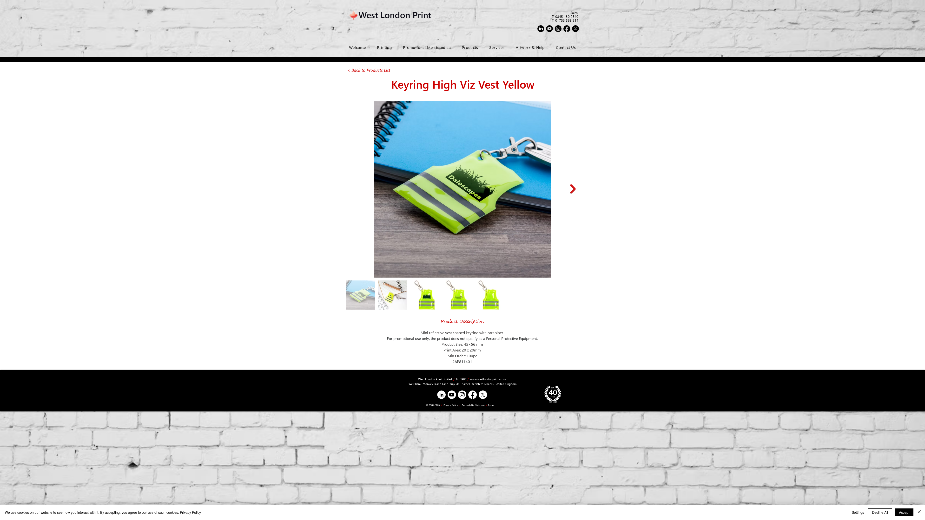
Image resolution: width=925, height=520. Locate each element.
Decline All (880, 512)
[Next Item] (573, 189)
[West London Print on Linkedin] (540, 28)
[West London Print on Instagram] (558, 28)
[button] (497, 47)
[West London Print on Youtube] (549, 28)
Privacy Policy (450, 404)
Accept (904, 512)
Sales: (574, 12)
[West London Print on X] (575, 28)
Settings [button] (858, 512)
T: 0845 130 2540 (565, 16)
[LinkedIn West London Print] (441, 394)
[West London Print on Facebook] (566, 28)
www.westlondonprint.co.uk (488, 379)
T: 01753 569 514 (565, 20)
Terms (491, 404)
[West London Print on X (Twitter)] (483, 394)
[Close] (919, 512)
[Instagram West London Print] (462, 394)
